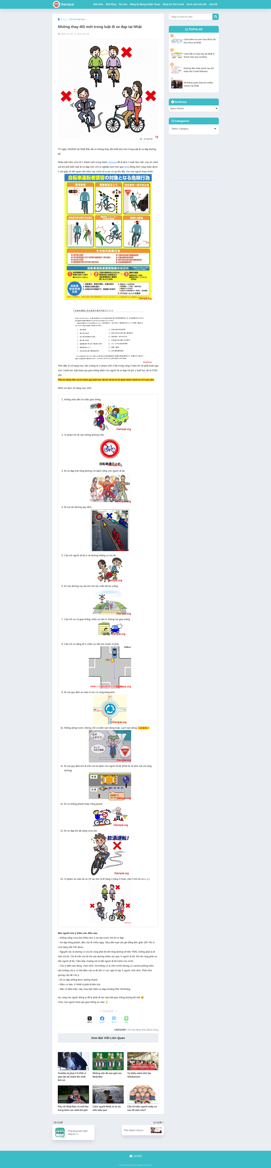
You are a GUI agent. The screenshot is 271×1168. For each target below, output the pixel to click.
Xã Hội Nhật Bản (137, 1029)
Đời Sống (111, 4)
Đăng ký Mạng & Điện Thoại (145, 4)
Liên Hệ (213, 4)
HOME (137, 1156)
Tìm (215, 17)
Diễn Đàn (98, 4)
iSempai (67, 4)
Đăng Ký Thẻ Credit (173, 4)
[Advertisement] (194, 160)
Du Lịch (123, 4)
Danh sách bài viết (196, 4)
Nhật (126, 167)
